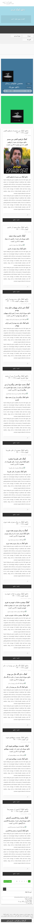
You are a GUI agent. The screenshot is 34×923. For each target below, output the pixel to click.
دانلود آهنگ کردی (18, 10)
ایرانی (26, 135)
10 (16, 881)
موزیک (29, 36)
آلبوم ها (29, 39)
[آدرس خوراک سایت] (13, 32)
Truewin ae (23, 186)
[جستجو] (28, 19)
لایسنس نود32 (28, 898)
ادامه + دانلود (16, 219)
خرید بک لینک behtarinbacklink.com (23, 897)
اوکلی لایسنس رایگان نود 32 (25, 901)
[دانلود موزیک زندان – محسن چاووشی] (17, 122)
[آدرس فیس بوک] (22, 32)
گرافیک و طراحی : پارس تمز (16, 921)
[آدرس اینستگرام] (17, 32)
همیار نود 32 (29, 903)
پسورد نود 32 (28, 900)
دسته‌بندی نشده (23, 303)
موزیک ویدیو (17, 36)
